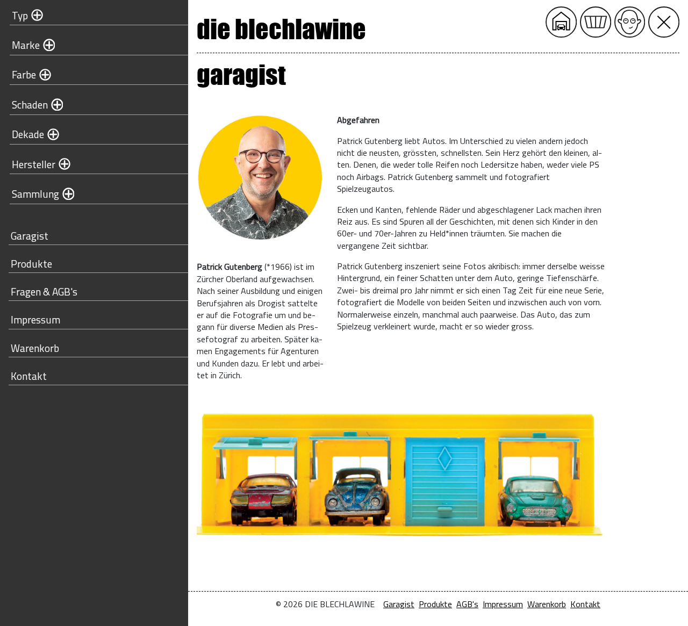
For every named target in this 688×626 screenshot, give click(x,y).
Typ (20, 15)
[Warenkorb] (595, 22)
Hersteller (33, 164)
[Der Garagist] (630, 22)
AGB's (467, 604)
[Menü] (663, 22)
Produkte (31, 263)
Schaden (30, 104)
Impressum (35, 319)
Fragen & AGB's (44, 291)
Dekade (28, 134)
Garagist (29, 235)
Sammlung (35, 194)
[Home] (561, 22)
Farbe (24, 74)
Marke (26, 45)
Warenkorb (35, 348)
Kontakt (29, 376)
